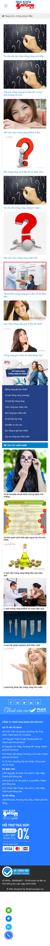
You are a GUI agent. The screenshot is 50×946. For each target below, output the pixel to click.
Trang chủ (9, 16)
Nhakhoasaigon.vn (34, 889)
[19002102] (9, 935)
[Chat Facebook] (9, 919)
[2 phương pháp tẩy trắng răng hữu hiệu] (25, 666)
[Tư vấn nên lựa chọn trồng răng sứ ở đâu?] (25, 38)
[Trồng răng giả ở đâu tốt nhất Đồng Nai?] (25, 339)
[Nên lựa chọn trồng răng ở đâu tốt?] (25, 232)
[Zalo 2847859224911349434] (9, 927)
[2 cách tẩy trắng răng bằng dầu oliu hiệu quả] (25, 556)
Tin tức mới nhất (16, 445)
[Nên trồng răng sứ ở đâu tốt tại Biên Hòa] (25, 152)
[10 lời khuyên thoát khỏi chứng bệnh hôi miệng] (25, 470)
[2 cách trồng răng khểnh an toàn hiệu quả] (25, 591)
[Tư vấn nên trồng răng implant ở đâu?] (25, 190)
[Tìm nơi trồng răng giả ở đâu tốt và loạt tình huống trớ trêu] (25, 74)
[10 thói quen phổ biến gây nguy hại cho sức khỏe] (25, 517)
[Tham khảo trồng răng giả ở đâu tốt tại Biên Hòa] (25, 275)
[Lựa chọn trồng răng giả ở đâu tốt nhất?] (25, 310)
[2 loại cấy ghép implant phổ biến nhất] (25, 626)
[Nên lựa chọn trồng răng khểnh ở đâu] (25, 113)
